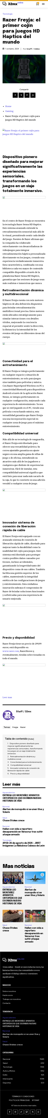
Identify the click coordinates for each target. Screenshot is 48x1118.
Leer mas (7, 697)
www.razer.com (11, 651)
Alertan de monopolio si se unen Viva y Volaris (35, 892)
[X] (21, 95)
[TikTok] (21, 1112)
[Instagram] (15, 1112)
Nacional (6, 807)
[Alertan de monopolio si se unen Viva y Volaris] (35, 878)
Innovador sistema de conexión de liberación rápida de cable (24, 769)
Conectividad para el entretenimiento (26, 762)
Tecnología (7, 14)
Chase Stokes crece (13, 820)
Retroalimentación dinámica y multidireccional (21, 757)
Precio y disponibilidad (19, 773)
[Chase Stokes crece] (13, 916)
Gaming (9, 111)
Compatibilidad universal (20, 765)
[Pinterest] (27, 95)
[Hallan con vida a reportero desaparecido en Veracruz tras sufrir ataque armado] (35, 916)
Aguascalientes (9, 792)
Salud (5, 818)
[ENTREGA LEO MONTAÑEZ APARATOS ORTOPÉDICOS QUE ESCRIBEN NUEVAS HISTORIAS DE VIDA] (13, 878)
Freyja (15, 727)
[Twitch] (27, 1112)
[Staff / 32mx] (9, 715)
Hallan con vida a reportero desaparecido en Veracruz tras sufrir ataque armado (23, 832)
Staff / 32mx (33, 49)
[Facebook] (15, 95)
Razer (23, 727)
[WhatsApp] (32, 95)
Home (8, 106)
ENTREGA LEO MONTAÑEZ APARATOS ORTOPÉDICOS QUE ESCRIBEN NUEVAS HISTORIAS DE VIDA (22, 798)
